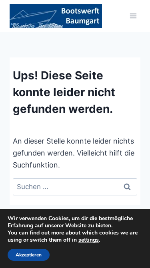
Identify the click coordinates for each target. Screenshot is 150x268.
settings (88, 240)
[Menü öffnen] (133, 16)
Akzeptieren (29, 255)
